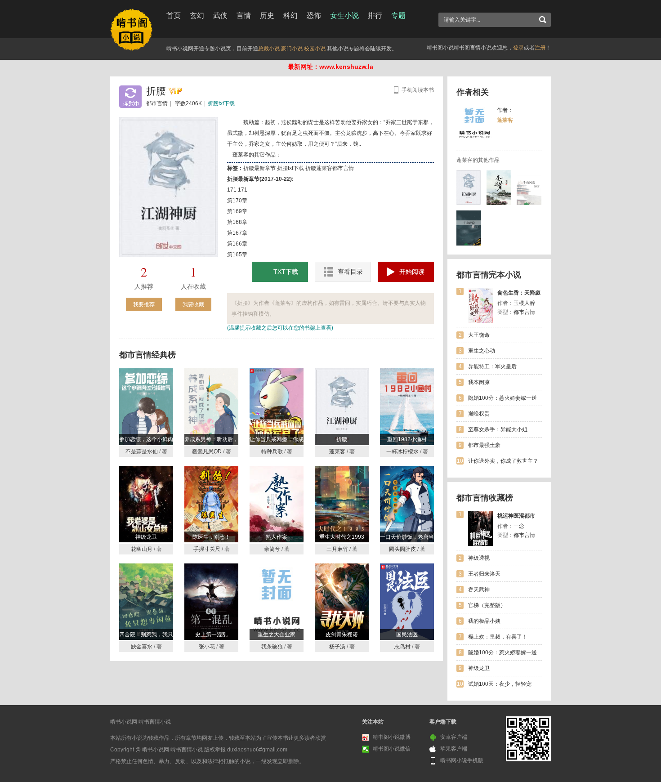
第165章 (237, 254)
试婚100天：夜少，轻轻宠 (499, 684)
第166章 (237, 244)
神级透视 (479, 558)
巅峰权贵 (479, 414)
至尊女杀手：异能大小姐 (497, 429)
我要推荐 (144, 304)
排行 (375, 15)
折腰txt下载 (221, 103)
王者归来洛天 (484, 574)
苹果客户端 (453, 749)
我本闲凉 (479, 382)
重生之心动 (481, 351)
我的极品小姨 (484, 621)
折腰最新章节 (259, 168)
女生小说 (344, 15)
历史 (267, 15)
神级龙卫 (479, 668)
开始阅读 (411, 271)
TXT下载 (285, 271)
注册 (540, 48)
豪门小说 (292, 48)
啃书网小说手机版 (461, 760)
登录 (518, 48)
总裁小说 (269, 48)
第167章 (237, 233)
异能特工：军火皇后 (492, 366)
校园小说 (315, 48)
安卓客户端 (453, 737)
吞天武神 (479, 589)
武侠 (220, 15)
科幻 (290, 15)
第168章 (237, 222)
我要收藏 (193, 304)
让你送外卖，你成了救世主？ (503, 461)
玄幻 (197, 15)
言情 (244, 15)
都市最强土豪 (484, 445)
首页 (173, 15)
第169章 (237, 211)
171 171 (237, 190)
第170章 (237, 200)
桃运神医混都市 (516, 516)
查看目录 (350, 271)
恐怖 (314, 15)
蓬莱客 (505, 120)
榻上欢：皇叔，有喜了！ (497, 637)
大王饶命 (479, 335)
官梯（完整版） (487, 605)
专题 (398, 15)
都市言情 (157, 103)
